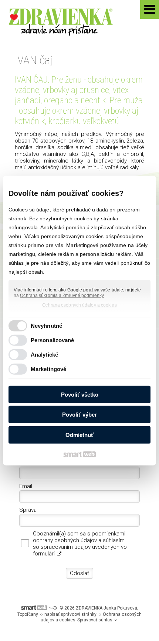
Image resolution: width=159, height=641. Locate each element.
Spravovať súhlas (94, 619)
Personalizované (52, 340)
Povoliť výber (79, 414)
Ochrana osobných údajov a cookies (79, 304)
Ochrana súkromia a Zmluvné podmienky (62, 295)
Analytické (44, 354)
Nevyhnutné (46, 326)
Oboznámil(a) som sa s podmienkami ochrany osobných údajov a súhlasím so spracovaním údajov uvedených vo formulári (80, 543)
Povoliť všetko (79, 394)
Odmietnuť (79, 434)
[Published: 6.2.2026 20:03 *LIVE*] (53, 608)
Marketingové (48, 369)
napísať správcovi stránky (70, 614)
